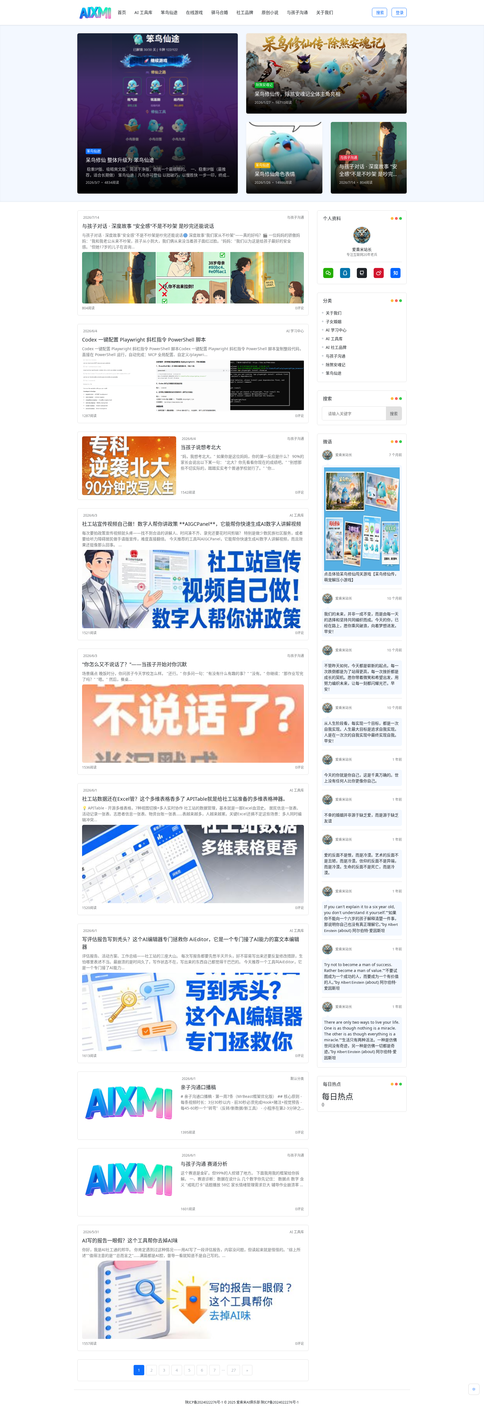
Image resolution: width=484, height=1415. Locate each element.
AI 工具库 (297, 515)
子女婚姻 (333, 321)
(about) (344, 930)
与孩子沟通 (295, 217)
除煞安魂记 (335, 364)
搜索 (380, 12)
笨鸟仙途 (333, 373)
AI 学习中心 (295, 331)
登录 (400, 12)
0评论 (299, 308)
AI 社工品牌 (336, 347)
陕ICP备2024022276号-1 (204, 1402)
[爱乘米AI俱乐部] (95, 12)
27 (233, 1370)
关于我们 (333, 313)
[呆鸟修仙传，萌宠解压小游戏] (362, 518)
